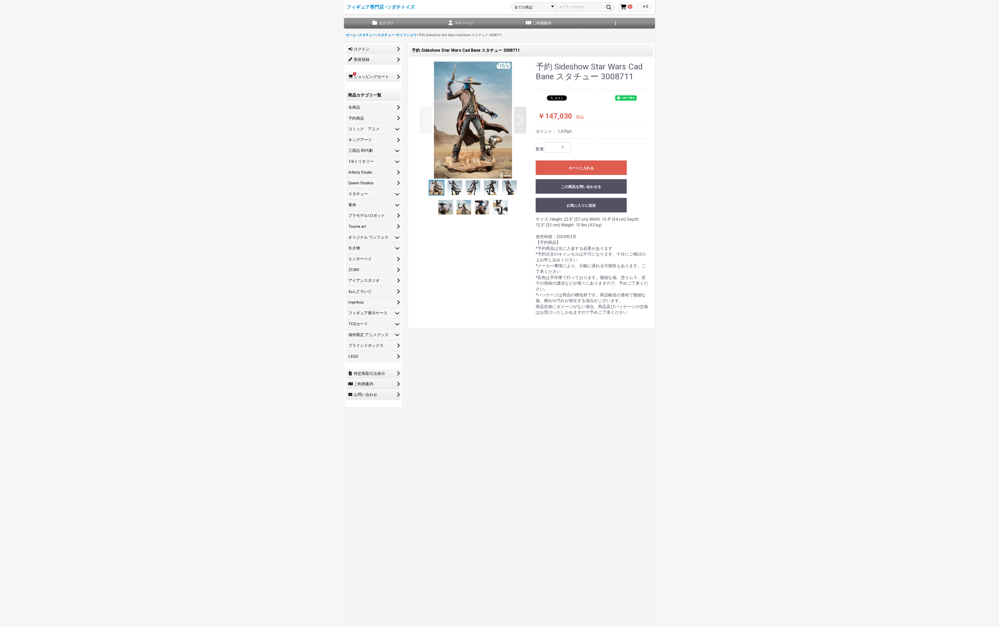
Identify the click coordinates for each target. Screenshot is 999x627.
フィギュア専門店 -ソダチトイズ (381, 7)
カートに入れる (581, 168)
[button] (426, 120)
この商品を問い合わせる (581, 187)
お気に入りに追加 (581, 205)
